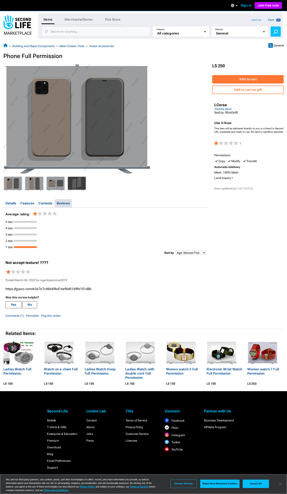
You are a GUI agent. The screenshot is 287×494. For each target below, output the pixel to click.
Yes (13, 305)
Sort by (169, 252)
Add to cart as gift (248, 90)
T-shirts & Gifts (56, 427)
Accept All (256, 483)
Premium (53, 440)
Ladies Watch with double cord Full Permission (139, 373)
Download (54, 447)
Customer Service (137, 434)
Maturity (219, 29)
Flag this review (51, 315)
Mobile (51, 420)
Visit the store (223, 109)
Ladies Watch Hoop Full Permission (100, 371)
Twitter (175, 442)
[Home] (5, 46)
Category (160, 29)
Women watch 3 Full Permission (182, 371)
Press (90, 440)
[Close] (280, 483)
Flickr (174, 427)
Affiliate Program (215, 427)
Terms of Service (136, 420)
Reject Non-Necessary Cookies (220, 483)
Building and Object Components (33, 46)
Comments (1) (14, 315)
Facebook (177, 420)
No (30, 305)
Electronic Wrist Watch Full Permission (224, 371)
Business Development (219, 420)
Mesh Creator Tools (71, 46)
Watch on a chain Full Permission (61, 371)
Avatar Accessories (101, 46)
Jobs (89, 434)
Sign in (246, 5)
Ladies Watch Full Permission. (17, 371)
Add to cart (248, 79)
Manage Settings (183, 483)
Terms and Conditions (56, 490)
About (90, 427)
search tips (256, 20)
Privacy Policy (134, 427)
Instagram (178, 435)
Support (52, 467)
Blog (50, 454)
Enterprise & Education (62, 434)
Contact (91, 420)
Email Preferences (59, 460)
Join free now (268, 5)
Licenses (131, 440)
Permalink (32, 315)
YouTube (177, 449)
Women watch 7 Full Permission (263, 371)
